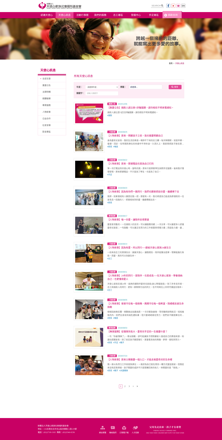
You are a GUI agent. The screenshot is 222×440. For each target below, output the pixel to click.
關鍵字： (80, 93)
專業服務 (46, 105)
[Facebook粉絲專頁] (168, 6)
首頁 (171, 63)
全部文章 (46, 79)
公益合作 (46, 118)
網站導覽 (102, 433)
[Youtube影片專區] (173, 6)
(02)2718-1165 (50, 432)
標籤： (123, 87)
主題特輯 (46, 92)
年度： (79, 87)
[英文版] (183, 6)
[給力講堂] (178, 6)
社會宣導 (46, 125)
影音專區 (46, 132)
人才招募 (135, 433)
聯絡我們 (113, 433)
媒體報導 (46, 98)
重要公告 (46, 85)
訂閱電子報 (124, 433)
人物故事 (46, 112)
